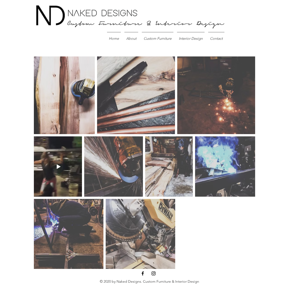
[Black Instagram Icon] (153, 273)
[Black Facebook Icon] (142, 273)
